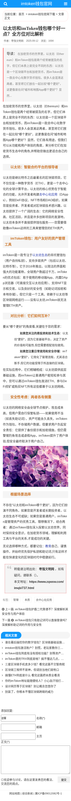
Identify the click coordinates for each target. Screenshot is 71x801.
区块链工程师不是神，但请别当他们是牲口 (32, 669)
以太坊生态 (40, 255)
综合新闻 (27, 793)
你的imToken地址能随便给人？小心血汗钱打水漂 (36, 680)
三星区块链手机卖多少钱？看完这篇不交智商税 (35, 664)
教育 (48, 546)
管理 (16, 599)
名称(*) (40, 718)
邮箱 (39, 727)
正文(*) (5, 741)
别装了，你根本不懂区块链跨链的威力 (29, 691)
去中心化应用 (48, 194)
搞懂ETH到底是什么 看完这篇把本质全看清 (32, 675)
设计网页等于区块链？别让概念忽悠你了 (30, 686)
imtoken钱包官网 (36, 3)
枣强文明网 (46, 569)
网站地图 (14, 793)
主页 (39, 736)
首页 (21, 14)
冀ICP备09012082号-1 (48, 793)
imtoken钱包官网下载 (41, 14)
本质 (27, 599)
